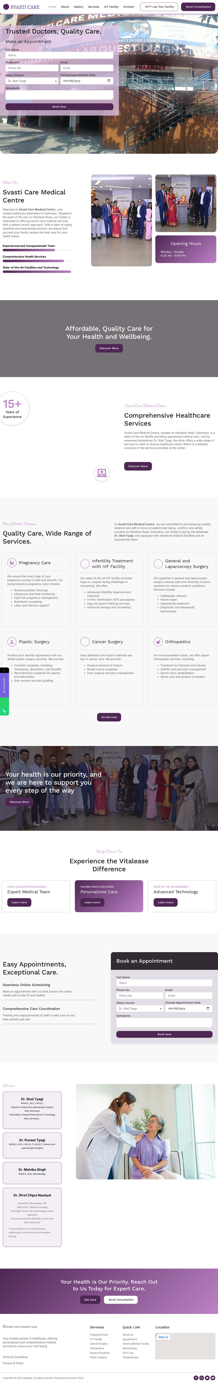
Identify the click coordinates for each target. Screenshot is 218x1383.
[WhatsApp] (4, 701)
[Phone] (4, 711)
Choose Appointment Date (78, 75)
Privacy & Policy (13, 1363)
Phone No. (12, 62)
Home (52, 6)
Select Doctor (14, 75)
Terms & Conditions (15, 1357)
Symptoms (12, 88)
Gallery (78, 6)
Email (64, 62)
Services (93, 6)
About (65, 6)
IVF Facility (111, 6)
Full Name (12, 49)
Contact (128, 6)
